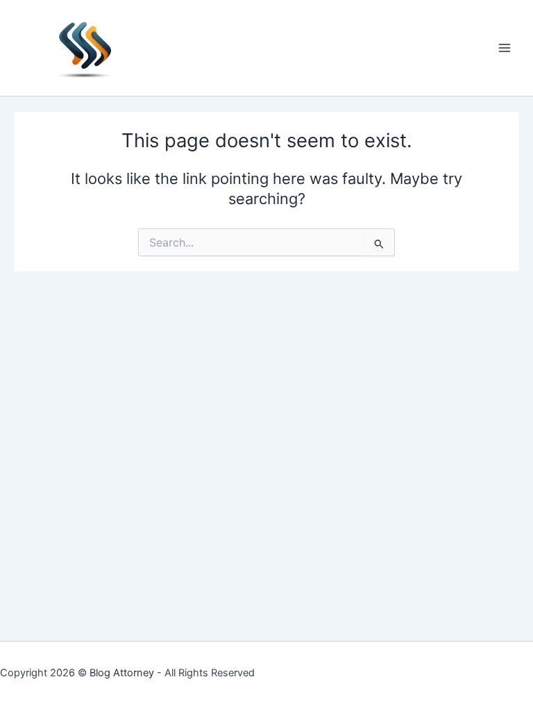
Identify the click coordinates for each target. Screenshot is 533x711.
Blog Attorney (122, 673)
